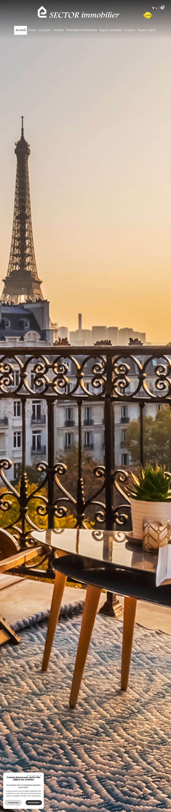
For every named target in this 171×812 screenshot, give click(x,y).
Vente (32, 30)
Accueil (21, 30)
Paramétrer (13, 802)
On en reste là (33, 775)
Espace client (146, 30)
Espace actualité (111, 30)
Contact (129, 30)
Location (45, 30)
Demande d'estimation (81, 30)
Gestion (58, 30)
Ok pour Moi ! (34, 802)
